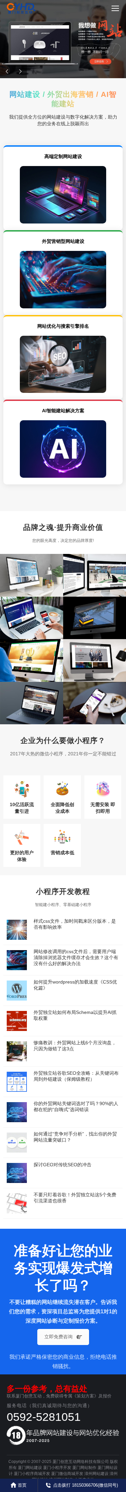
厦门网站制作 (84, 1467)
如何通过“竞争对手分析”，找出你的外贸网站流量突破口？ (75, 1137)
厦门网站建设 (30, 1467)
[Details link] (17, 578)
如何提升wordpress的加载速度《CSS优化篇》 (75, 985)
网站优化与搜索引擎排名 (63, 326)
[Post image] (31, 575)
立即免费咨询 (58, 1336)
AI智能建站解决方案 (63, 410)
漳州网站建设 (96, 1473)
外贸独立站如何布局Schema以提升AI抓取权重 (75, 1015)
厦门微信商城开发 (67, 1473)
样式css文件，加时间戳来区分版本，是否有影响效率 (75, 924)
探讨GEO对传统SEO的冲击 (62, 1164)
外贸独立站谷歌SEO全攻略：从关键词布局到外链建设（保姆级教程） (76, 1076)
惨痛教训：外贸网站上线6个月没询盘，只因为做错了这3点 (75, 1045)
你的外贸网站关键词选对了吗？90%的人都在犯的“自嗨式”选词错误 (76, 1106)
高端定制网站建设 (63, 156)
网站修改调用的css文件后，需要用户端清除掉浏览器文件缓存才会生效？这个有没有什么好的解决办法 (76, 957)
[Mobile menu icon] (115, 8)
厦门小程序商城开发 (32, 1473)
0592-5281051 (44, 1416)
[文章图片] (17, 930)
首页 (22, 1485)
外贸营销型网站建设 (63, 241)
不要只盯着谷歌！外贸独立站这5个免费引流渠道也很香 (75, 1197)
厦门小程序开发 (57, 1467)
